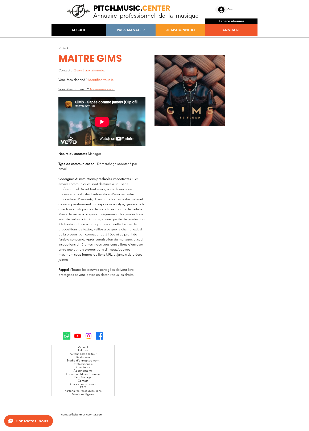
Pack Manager (83, 377)
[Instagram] (88, 336)
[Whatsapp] (66, 336)
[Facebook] (99, 336)
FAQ (83, 387)
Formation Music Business (83, 374)
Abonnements (83, 370)
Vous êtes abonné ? (86, 80)
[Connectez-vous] (221, 9)
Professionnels (83, 363)
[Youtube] (77, 336)
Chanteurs (83, 367)
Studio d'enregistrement (83, 360)
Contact (83, 380)
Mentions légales (83, 394)
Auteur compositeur (83, 353)
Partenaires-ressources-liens (83, 390)
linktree (83, 350)
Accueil (83, 347)
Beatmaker (83, 357)
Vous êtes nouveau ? (86, 89)
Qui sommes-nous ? (83, 384)
